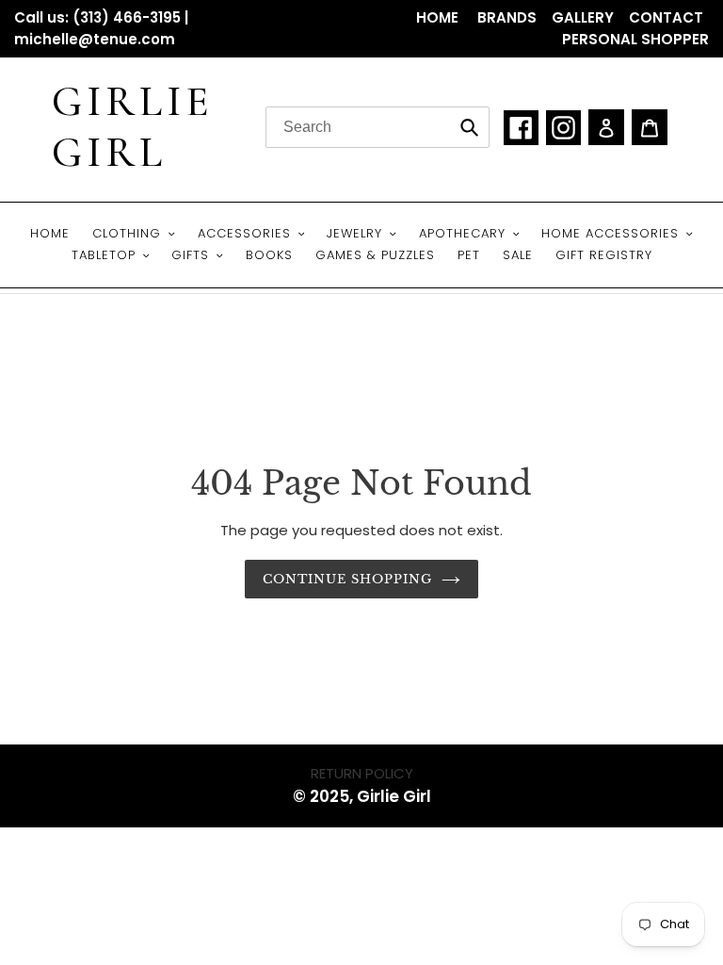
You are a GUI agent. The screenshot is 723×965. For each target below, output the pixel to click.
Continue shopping (348, 579)
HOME (439, 17)
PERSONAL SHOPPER (635, 39)
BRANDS (507, 17)
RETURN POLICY (362, 773)
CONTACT (666, 17)
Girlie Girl (133, 127)
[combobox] (377, 127)
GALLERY (583, 17)
